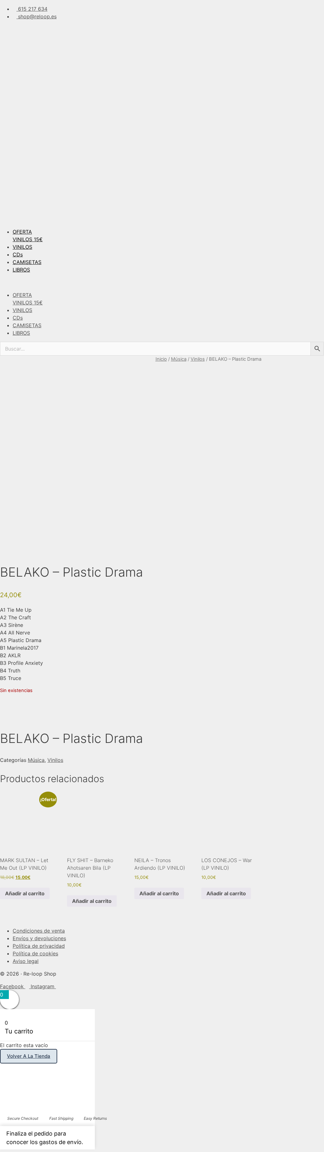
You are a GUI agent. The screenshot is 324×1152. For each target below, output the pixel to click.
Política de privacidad (39, 946)
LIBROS (21, 270)
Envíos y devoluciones (39, 938)
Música (178, 359)
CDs (18, 254)
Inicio (161, 359)
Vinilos (198, 359)
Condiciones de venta (39, 931)
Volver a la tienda (28, 1056)
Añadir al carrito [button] (25, 893)
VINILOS (22, 247)
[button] (162, 282)
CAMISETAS (27, 262)
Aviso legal (26, 961)
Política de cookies (35, 953)
